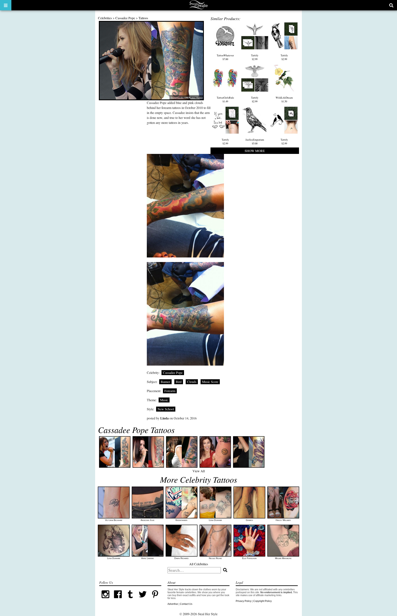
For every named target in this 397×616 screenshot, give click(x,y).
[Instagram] (105, 599)
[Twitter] (142, 599)
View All (199, 471)
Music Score (210, 381)
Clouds (191, 381)
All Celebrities (198, 564)
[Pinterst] (155, 599)
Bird (179, 381)
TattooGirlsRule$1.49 (225, 99)
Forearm (169, 391)
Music (164, 400)
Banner (165, 381)
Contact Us (186, 604)
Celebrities (105, 18)
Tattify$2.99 (254, 57)
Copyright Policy (262, 601)
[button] (5, 5)
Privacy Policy (243, 601)
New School (166, 409)
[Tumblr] (130, 599)
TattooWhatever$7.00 (225, 57)
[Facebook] (118, 599)
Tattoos (143, 18)
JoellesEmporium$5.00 (254, 141)
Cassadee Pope (125, 18)
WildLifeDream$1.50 (284, 99)
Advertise (172, 604)
